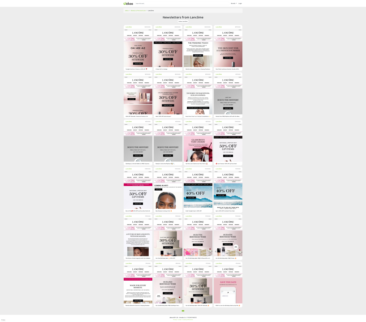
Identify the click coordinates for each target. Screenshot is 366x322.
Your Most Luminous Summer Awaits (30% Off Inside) (228, 69)
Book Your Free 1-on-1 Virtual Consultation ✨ (198, 116)
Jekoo (127, 10)
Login (240, 3)
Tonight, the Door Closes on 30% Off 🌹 (136, 69)
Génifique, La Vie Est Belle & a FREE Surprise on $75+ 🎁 (138, 164)
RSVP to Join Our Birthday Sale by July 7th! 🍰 (228, 305)
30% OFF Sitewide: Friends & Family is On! (137, 116)
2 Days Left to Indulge (161, 69)
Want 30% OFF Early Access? (163, 116)
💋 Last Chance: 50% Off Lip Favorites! (226, 164)
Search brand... (139, 6)
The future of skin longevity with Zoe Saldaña (138, 258)
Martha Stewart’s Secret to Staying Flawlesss (198, 69)
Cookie (179, 319)
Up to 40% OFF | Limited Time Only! (225, 211)
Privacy (3, 320)
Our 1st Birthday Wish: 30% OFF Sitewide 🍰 (197, 305)
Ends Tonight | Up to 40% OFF (194, 211)
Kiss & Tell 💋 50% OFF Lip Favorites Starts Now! (138, 211)
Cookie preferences (187, 319)
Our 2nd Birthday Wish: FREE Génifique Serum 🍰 (168, 305)
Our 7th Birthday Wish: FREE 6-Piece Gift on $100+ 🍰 (198, 258)
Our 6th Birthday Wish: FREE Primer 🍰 (226, 258)
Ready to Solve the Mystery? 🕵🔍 (165, 164)
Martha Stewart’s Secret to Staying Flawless (137, 305)
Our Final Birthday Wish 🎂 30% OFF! (165, 258)
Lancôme (129, 27)
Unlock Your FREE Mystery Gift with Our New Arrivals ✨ (228, 116)
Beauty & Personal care (138, 10)
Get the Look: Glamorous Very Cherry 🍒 (197, 164)
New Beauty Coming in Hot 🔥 (164, 211)
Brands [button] (233, 3)
